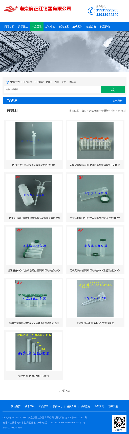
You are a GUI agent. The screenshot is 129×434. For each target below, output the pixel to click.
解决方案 (64, 26)
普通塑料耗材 (108, 110)
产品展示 (37, 26)
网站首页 (9, 26)
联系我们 (105, 26)
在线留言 (91, 26)
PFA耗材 (27, 82)
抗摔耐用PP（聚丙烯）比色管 (34, 376)
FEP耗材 (39, 82)
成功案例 (77, 26)
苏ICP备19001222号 (76, 417)
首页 (84, 110)
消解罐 (72, 82)
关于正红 (23, 26)
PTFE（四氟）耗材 (56, 82)
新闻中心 (50, 26)
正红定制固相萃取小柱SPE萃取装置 (95, 323)
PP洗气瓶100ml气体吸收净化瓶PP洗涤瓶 (33, 165)
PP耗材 (122, 110)
